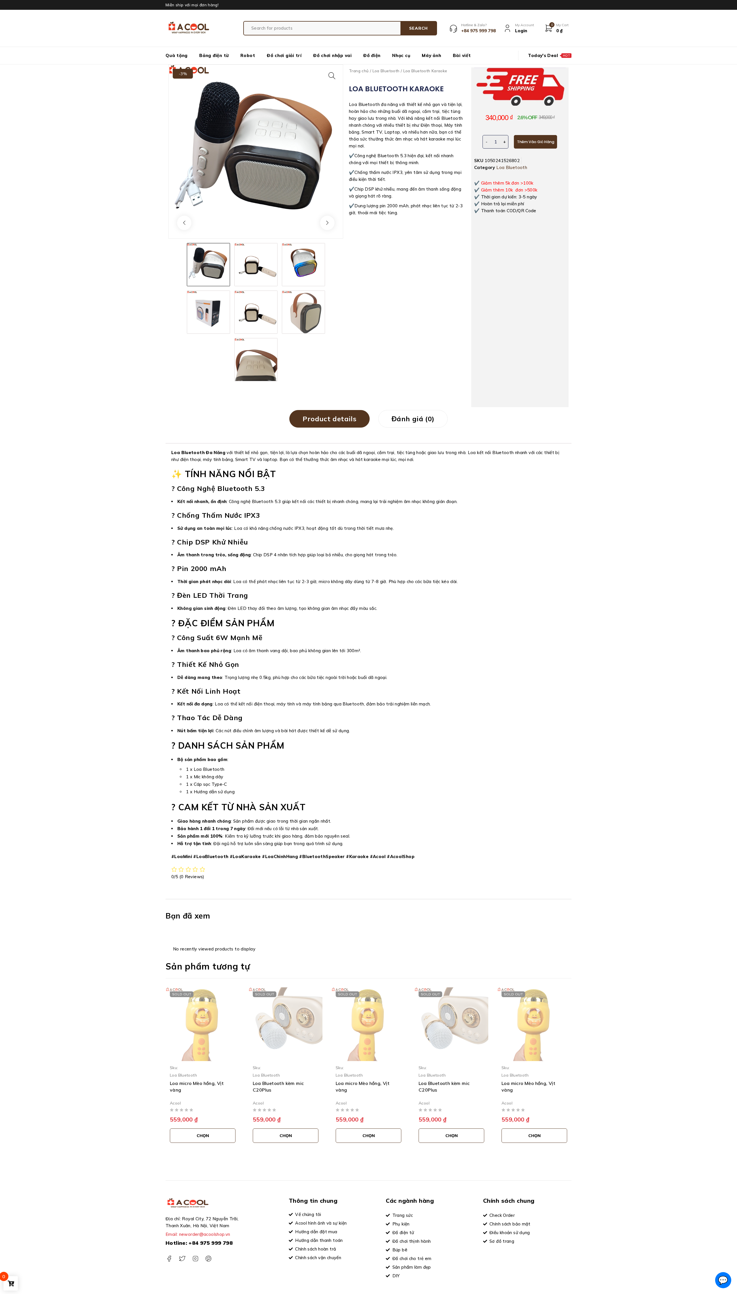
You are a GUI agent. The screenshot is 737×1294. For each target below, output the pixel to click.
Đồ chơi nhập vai (332, 55)
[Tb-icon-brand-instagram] (195, 1258)
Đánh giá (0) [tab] (413, 418)
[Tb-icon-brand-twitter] (182, 1258)
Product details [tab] (329, 418)
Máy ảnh (431, 55)
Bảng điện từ (214, 55)
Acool (175, 1102)
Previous (184, 223)
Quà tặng (177, 55)
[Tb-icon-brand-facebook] (169, 1258)
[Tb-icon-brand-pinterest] (208, 1258)
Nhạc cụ (401, 55)
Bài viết (462, 55)
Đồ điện (372, 55)
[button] (332, 76)
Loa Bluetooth (386, 70)
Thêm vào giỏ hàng (535, 142)
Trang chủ (358, 70)
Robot (247, 55)
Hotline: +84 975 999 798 (199, 1243)
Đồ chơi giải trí (284, 55)
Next (327, 223)
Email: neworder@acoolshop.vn (198, 1234)
